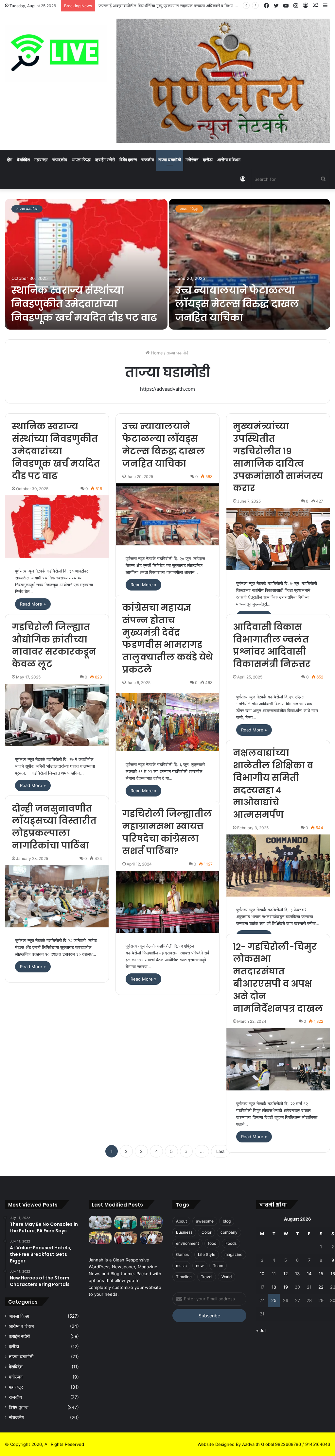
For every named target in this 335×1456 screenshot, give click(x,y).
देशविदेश (23, 159)
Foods (231, 1243)
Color (206, 1232)
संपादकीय (59, 159)
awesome (205, 1221)
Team (218, 1265)
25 (273, 1300)
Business (184, 1232)
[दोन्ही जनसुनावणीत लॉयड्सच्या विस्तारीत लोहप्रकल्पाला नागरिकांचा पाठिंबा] (57, 896)
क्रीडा (208, 159)
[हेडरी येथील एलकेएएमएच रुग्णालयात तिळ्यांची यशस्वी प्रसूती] (125, 1222)
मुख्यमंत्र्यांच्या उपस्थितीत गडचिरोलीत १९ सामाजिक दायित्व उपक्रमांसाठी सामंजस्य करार (278, 457)
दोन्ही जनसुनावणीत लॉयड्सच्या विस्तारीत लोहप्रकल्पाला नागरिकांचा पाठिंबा (54, 826)
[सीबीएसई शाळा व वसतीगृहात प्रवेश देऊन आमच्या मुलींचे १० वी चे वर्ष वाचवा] (100, 1237)
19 (285, 1287)
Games (182, 1254)
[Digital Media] (56, 53)
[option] (167, 264)
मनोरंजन (191, 159)
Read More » (33, 604)
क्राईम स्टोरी (105, 159)
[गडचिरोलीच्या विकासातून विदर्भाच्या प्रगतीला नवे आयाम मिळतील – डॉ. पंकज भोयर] (151, 1237)
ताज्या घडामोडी (169, 159)
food (212, 1243)
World (226, 1276)
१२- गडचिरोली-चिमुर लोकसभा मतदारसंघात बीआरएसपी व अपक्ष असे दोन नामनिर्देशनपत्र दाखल (278, 978)
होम (9, 159)
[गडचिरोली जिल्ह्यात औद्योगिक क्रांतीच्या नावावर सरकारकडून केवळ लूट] (57, 715)
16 (332, 1273)
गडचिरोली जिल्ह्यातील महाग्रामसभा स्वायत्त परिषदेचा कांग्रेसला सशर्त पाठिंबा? (167, 832)
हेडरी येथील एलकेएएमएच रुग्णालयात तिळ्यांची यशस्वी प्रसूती (144, 5)
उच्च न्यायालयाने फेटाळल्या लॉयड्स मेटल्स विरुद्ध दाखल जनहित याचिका (237, 304)
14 (309, 1273)
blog (227, 1221)
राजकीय (147, 159)
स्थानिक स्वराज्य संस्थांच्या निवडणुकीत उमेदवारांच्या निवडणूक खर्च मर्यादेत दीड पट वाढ (84, 304)
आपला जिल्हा (81, 159)
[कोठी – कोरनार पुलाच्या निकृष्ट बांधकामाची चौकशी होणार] (125, 1237)
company (229, 1232)
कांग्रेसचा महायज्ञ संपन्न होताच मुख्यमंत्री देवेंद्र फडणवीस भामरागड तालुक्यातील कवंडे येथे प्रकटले (167, 639)
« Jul (261, 1330)
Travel (206, 1276)
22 (321, 1287)
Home (156, 352)
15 (321, 1273)
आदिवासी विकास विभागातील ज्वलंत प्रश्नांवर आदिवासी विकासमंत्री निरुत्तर (271, 645)
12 (285, 1273)
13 (297, 1273)
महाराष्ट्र (41, 159)
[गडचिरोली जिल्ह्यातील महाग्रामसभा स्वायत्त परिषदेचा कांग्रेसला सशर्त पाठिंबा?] (167, 902)
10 (262, 1273)
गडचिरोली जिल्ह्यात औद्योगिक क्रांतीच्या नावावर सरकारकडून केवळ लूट (54, 645)
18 (274, 1287)
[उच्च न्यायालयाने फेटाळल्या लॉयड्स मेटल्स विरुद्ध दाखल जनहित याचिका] (249, 264)
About (181, 1221)
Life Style (206, 1254)
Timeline (184, 1276)
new (200, 1265)
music (181, 1265)
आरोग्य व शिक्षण (228, 159)
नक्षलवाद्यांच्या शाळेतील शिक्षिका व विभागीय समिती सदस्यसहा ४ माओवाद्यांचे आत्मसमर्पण (273, 784)
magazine (233, 1254)
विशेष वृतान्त (128, 159)
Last (220, 1151)
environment (187, 1243)
